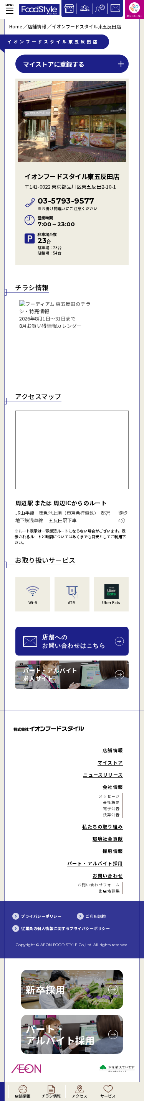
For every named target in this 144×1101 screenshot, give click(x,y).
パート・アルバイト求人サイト (50, 674)
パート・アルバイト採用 (60, 1034)
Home (15, 26)
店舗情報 (37, 26)
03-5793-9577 (68, 204)
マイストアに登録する (53, 63)
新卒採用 (46, 989)
